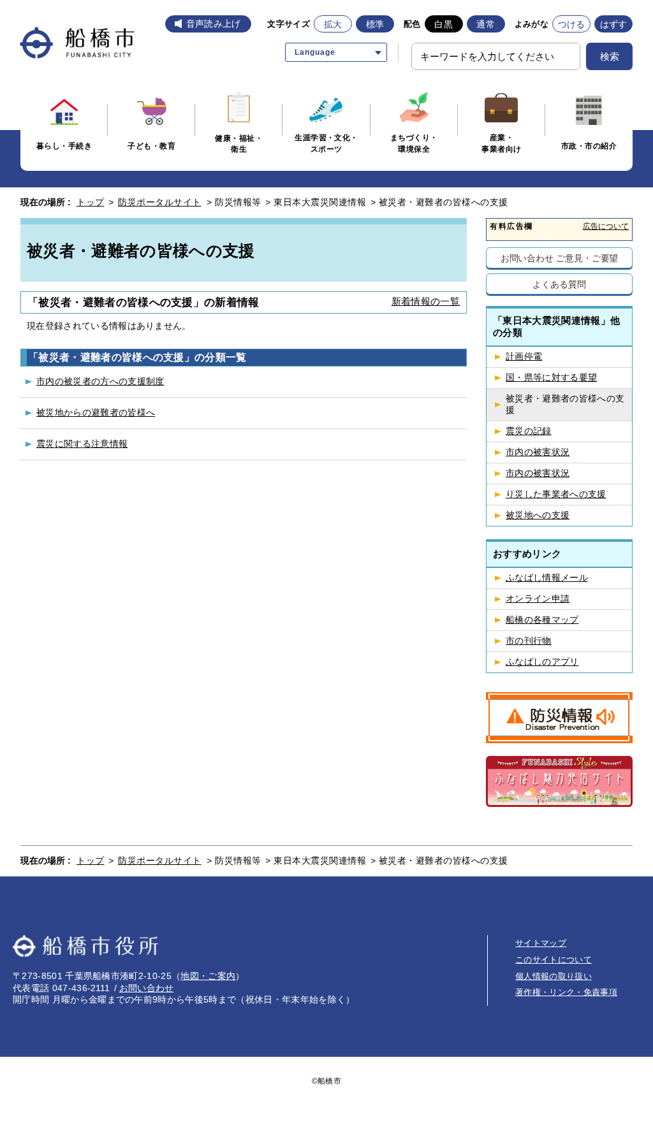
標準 (375, 24)
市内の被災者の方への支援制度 (100, 381)
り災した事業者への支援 (556, 494)
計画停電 (524, 356)
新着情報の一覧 (426, 301)
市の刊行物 (529, 641)
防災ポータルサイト (160, 202)
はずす (613, 24)
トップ (91, 202)
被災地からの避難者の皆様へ (95, 412)
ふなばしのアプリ (542, 662)
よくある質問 (558, 284)
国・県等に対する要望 (551, 377)
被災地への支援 (537, 515)
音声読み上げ (213, 23)
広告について (606, 226)
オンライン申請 (537, 599)
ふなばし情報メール (547, 578)
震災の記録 (529, 431)
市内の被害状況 (537, 452)
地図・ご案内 (207, 976)
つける (571, 24)
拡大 (333, 24)
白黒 (443, 24)
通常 (485, 24)
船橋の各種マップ (542, 620)
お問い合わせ (146, 988)
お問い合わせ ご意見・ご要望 (560, 258)
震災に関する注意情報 (82, 444)
